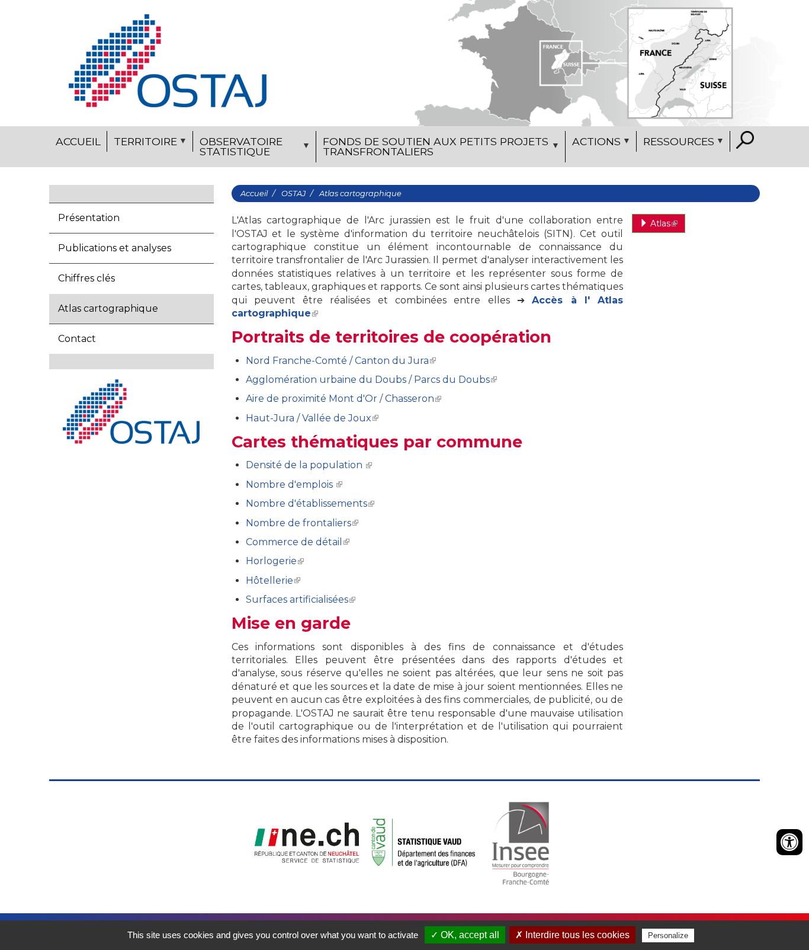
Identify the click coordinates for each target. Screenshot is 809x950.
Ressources (675, 143)
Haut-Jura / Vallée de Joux (308, 418)
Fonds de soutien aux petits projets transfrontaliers (432, 148)
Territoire (142, 143)
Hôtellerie (269, 580)
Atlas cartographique (108, 308)
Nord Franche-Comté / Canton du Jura (337, 360)
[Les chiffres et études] (167, 60)
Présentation (89, 217)
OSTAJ (293, 193)
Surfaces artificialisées (297, 599)
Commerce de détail (294, 542)
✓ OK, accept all (465, 935)
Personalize (668, 935)
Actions (593, 143)
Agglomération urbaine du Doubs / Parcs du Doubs (368, 379)
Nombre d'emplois (290, 484)
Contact (77, 338)
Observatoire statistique (237, 148)
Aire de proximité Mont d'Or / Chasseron (340, 398)
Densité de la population (305, 465)
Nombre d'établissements (306, 503)
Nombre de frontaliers (298, 523)
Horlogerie (271, 561)
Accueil (78, 141)
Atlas (659, 223)
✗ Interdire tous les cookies (572, 935)
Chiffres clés (86, 278)
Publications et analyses (114, 248)
